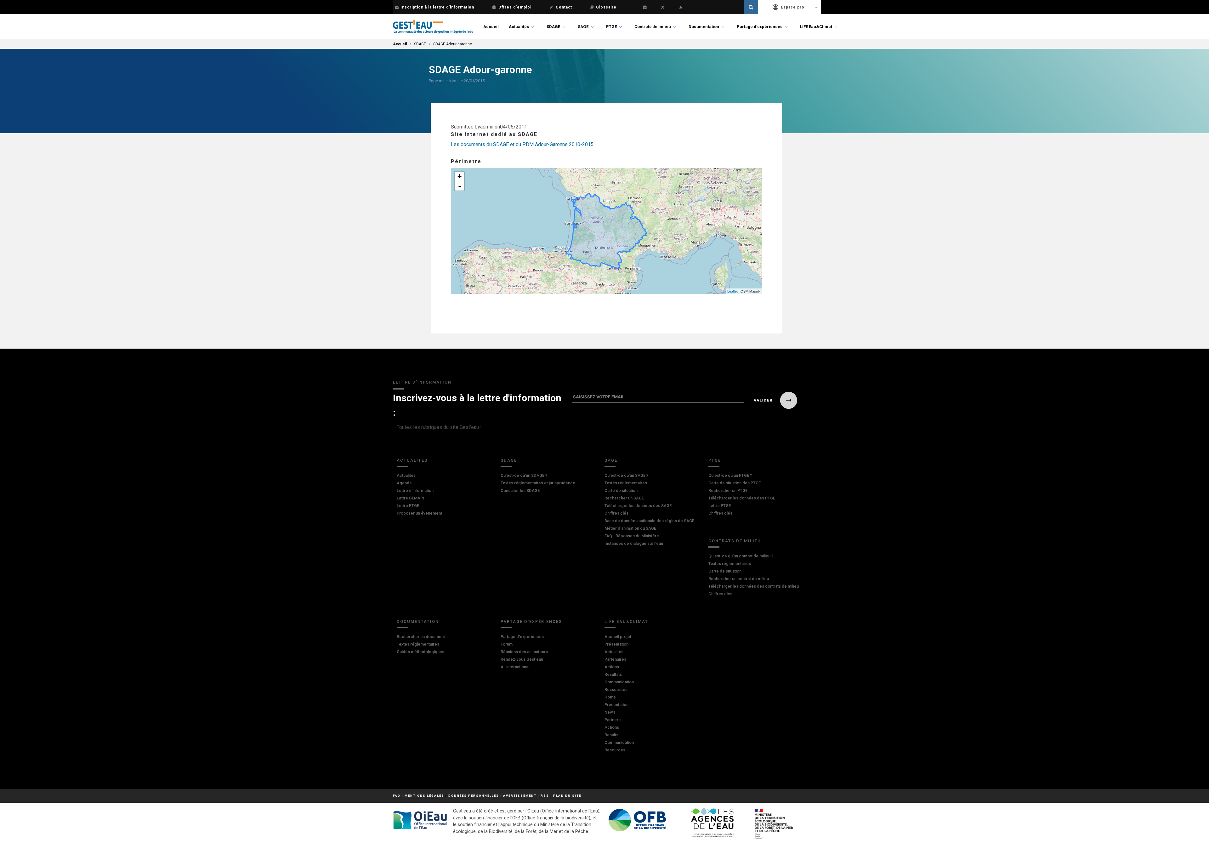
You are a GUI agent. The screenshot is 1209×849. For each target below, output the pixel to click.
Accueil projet (617, 636)
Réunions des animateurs (524, 651)
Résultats (613, 674)
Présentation (616, 644)
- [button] (459, 185)
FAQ (396, 795)
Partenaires (615, 659)
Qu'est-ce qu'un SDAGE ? (524, 475)
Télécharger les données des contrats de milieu (753, 586)
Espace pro (792, 7)
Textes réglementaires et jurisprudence (538, 483)
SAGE (583, 26)
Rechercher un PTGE (727, 490)
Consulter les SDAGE (520, 490)
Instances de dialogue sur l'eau (633, 543)
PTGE (611, 26)
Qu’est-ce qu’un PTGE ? (730, 475)
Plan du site (567, 795)
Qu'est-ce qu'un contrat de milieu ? (740, 556)
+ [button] (459, 176)
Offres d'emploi (514, 7)
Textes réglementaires (625, 483)
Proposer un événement (419, 513)
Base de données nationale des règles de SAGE (649, 520)
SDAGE (553, 26)
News (609, 712)
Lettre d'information (415, 490)
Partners (612, 719)
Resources (614, 750)
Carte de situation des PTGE (734, 483)
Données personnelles (473, 795)
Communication (619, 682)
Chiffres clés (616, 513)
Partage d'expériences (759, 26)
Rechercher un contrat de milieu (738, 578)
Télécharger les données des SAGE (638, 505)
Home (610, 697)
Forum (507, 644)
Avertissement (519, 795)
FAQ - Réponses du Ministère (631, 535)
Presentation (616, 704)
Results (611, 734)
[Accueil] (433, 26)
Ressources (615, 689)
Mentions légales (424, 795)
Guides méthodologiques (420, 651)
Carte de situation (621, 490)
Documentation (704, 26)
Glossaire (606, 7)
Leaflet (732, 290)
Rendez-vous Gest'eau (522, 659)
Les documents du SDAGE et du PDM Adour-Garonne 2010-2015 (522, 144)
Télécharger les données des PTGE (741, 498)
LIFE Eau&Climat (816, 26)
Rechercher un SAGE (624, 498)
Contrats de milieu (652, 26)
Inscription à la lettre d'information (437, 7)
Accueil (491, 26)
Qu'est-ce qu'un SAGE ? (626, 475)
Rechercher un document (421, 636)
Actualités (519, 26)
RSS (545, 795)
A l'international (515, 666)
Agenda (404, 483)
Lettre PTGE (408, 505)
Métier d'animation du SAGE (630, 528)
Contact (564, 7)
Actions (611, 666)
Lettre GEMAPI (410, 498)
